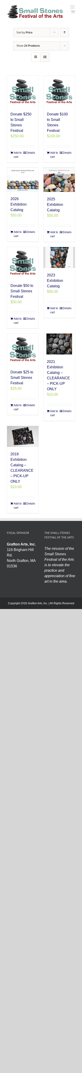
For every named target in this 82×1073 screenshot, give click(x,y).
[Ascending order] (64, 32)
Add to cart (18, 154)
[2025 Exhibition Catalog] (59, 180)
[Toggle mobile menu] (72, 7)
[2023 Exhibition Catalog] (59, 257)
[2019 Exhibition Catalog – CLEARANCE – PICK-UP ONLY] (22, 436)
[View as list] (44, 57)
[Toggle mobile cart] (73, 11)
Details (30, 152)
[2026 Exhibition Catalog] (22, 180)
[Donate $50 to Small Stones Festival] (22, 262)
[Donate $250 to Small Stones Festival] (22, 91)
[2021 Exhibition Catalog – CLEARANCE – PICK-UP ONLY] (59, 344)
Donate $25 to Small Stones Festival (21, 377)
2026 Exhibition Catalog (18, 204)
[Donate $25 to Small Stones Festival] (22, 349)
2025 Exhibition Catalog (55, 204)
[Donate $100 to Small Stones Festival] (59, 91)
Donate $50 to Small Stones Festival (21, 291)
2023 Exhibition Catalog (55, 280)
